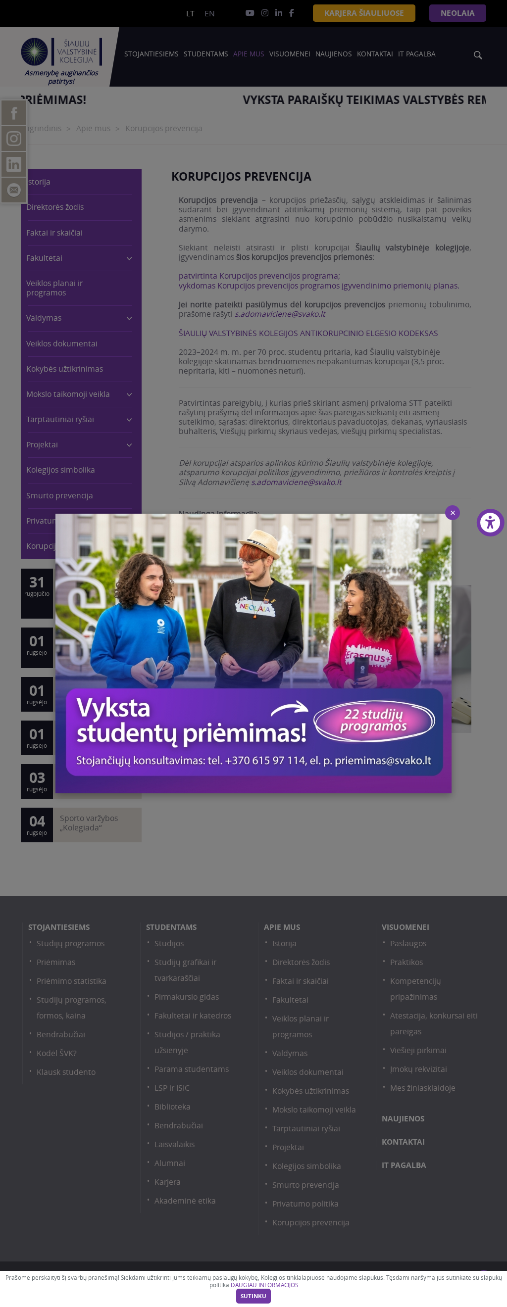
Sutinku (253, 1296)
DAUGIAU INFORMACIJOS (264, 1285)
